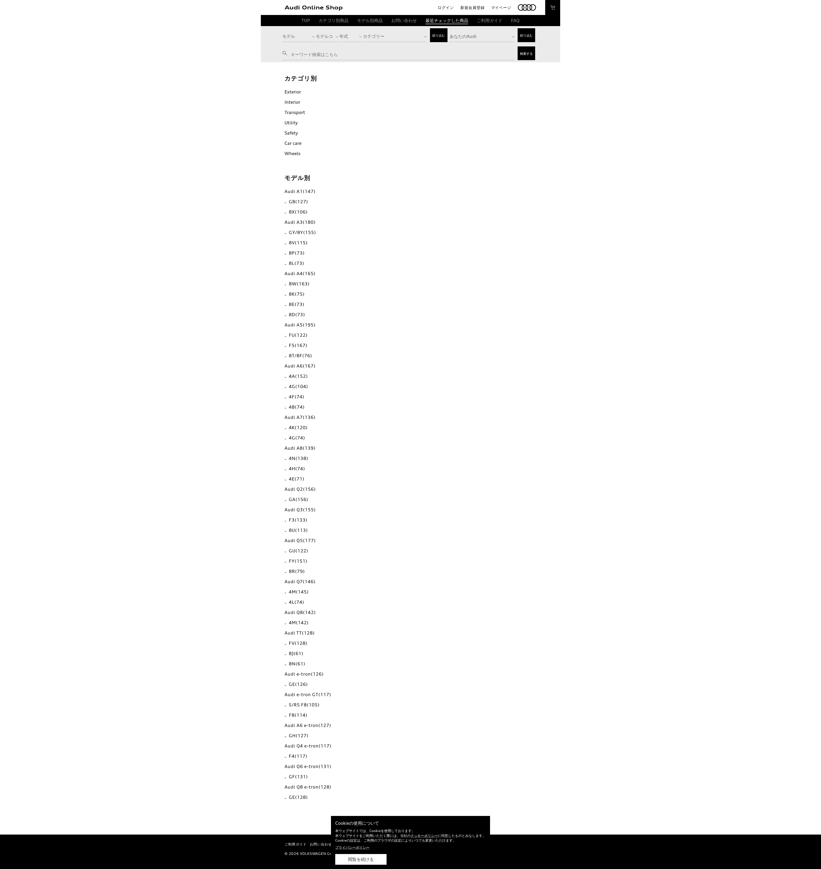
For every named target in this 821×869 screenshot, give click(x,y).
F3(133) (298, 520)
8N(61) (297, 663)
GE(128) (298, 797)
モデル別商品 (370, 20)
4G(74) (297, 437)
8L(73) (296, 263)
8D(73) (297, 314)
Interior (292, 102)
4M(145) (299, 592)
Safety (291, 133)
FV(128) (298, 643)
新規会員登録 (472, 7)
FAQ (515, 20)
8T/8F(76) (300, 355)
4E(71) (296, 479)
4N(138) (298, 458)
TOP (305, 20)
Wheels (292, 153)
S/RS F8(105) (304, 704)
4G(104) (298, 386)
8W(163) (299, 283)
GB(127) (298, 201)
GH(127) (299, 735)
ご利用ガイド (489, 20)
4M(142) (299, 622)
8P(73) (297, 253)
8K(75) (297, 294)
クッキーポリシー (424, 835)
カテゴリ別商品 (333, 20)
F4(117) (298, 756)
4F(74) (296, 396)
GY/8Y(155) (302, 232)
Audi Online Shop (314, 7)
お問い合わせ (404, 20)
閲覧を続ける (361, 859)
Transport (295, 112)
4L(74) (296, 602)
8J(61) (296, 653)
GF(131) (298, 776)
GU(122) (298, 550)
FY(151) (298, 561)
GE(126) (298, 684)
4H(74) (297, 468)
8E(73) (296, 304)
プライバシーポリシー (352, 847)
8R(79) (297, 571)
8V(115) (298, 242)
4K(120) (298, 427)
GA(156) (298, 499)
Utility (291, 122)
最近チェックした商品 (446, 20)
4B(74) (297, 407)
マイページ (501, 7)
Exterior (293, 92)
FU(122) (298, 335)
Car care (293, 143)
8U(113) (298, 530)
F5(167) (298, 345)
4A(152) (298, 376)
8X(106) (298, 212)
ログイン (446, 7)
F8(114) (298, 715)
